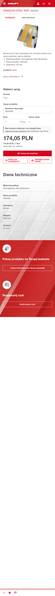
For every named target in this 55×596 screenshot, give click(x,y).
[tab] (10, 17)
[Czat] (15, 592)
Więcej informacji (11, 76)
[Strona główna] (13, 3)
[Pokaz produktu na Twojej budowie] (10, 592)
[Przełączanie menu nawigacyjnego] (4, 3)
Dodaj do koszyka (29, 153)
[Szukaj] (49, 3)
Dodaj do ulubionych (14, 160)
